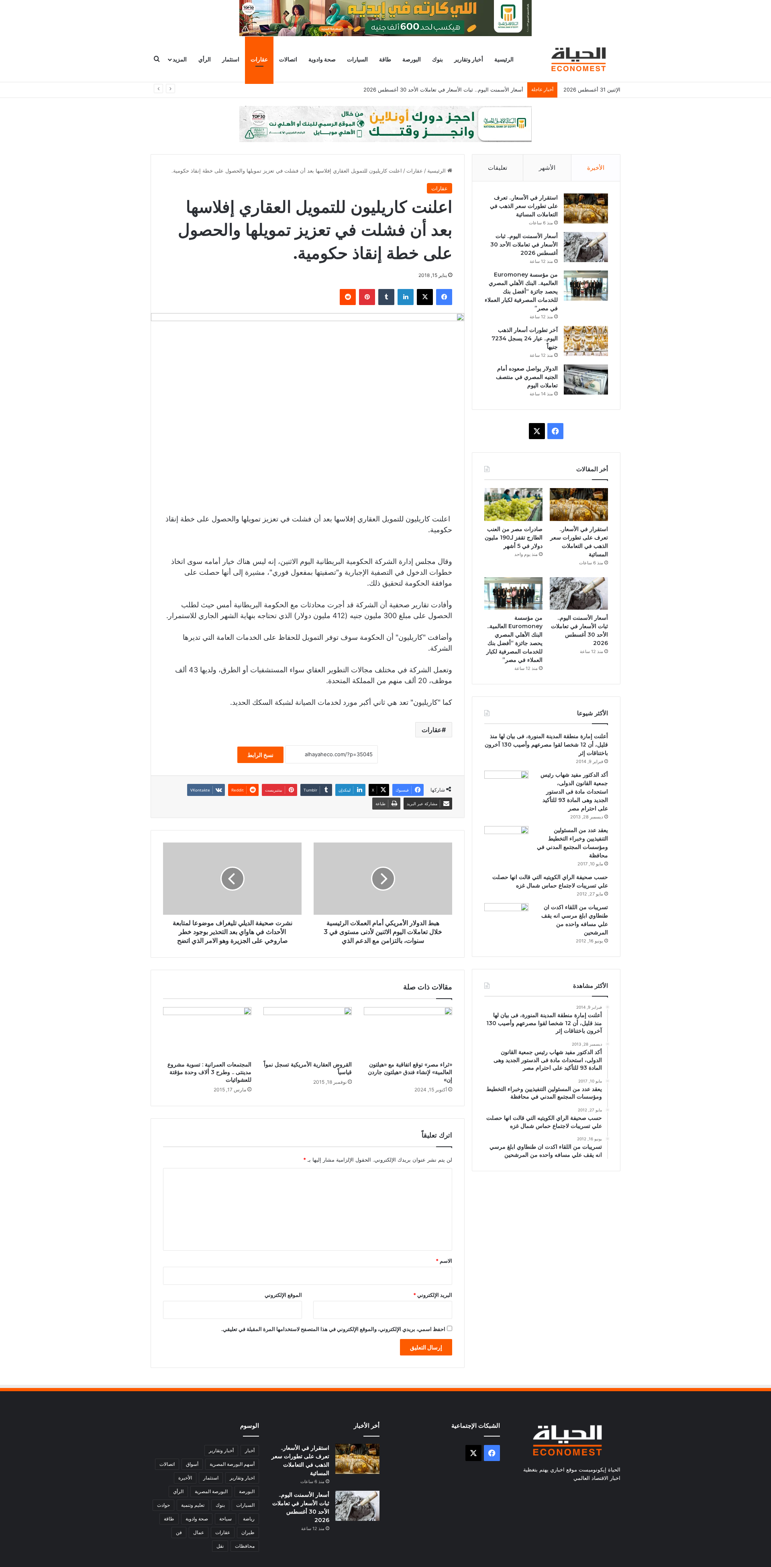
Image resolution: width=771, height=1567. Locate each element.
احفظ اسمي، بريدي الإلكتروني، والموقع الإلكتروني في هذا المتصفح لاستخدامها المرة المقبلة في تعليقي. (333, 1329)
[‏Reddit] (348, 297)
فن (179, 1532)
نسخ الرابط (260, 754)
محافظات (245, 1546)
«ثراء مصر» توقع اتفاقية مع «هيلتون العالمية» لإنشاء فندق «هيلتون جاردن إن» (410, 1072)
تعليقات (497, 167)
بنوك (437, 59)
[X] (425, 297)
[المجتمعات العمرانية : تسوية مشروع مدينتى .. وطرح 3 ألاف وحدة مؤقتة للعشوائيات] (207, 1032)
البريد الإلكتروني (432, 1295)
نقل (220, 1546)
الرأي (204, 59)
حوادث (163, 1505)
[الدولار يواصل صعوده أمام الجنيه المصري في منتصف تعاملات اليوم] (586, 379)
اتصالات (288, 59)
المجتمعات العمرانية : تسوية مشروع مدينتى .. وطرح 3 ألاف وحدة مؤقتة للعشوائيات (209, 1072)
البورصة (411, 59)
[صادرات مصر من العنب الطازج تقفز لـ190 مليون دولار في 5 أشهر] (513, 504)
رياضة (249, 1519)
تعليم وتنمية (192, 1505)
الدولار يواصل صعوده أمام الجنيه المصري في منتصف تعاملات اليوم (527, 377)
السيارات (357, 59)
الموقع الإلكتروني (283, 1295)
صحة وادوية (322, 59)
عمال (198, 1532)
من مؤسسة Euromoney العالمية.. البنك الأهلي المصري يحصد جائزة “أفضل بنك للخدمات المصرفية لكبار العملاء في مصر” (521, 291)
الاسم (444, 1261)
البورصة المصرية (211, 1491)
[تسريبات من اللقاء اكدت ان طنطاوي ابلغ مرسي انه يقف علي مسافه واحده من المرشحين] (506, 918)
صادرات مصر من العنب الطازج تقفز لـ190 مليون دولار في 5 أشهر (514, 537)
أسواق (192, 1464)
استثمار (230, 59)
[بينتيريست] (367, 297)
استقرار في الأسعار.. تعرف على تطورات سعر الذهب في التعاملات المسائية (524, 206)
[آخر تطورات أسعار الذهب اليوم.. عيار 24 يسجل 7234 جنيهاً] (586, 341)
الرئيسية (504, 59)
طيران (248, 1532)
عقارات (259, 59)
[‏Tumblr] (386, 297)
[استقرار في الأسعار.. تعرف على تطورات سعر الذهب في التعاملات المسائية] (586, 208)
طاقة (385, 59)
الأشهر (547, 167)
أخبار (250, 1450)
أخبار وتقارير (468, 59)
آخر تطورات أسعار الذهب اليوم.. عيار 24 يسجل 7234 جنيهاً (525, 338)
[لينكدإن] (406, 297)
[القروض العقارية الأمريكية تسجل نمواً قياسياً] (307, 1032)
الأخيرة (595, 167)
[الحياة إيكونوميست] (580, 59)
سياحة (225, 1519)
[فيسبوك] (444, 297)
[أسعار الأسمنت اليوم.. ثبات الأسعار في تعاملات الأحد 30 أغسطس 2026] (586, 247)
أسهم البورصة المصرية (232, 1464)
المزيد (180, 59)
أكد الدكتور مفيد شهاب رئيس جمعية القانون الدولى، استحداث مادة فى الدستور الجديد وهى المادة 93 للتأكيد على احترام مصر (574, 791)
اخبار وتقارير (242, 1478)
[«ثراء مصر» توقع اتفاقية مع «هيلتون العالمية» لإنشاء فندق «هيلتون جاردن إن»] (408, 1032)
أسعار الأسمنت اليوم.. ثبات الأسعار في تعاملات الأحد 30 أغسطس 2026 (524, 244)
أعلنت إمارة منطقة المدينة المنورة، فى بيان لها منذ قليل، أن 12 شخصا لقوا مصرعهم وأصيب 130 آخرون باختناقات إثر (546, 745)
